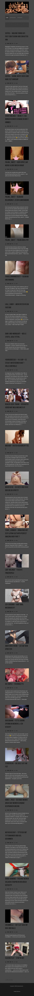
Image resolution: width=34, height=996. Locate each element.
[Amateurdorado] (17, 12)
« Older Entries (9, 980)
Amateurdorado (20, 986)
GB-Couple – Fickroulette (14, 684)
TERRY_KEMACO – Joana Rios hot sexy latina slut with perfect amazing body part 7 (16, 533)
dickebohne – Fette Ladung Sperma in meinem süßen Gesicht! (15, 723)
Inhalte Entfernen (17, 991)
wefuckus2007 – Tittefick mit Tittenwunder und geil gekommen (16, 835)
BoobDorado (13, 17)
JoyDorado (19, 17)
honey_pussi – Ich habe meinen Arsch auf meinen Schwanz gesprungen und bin (16, 803)
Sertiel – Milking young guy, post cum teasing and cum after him (16, 36)
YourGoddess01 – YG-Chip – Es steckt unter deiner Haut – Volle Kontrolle (16, 362)
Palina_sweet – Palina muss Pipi (17, 240)
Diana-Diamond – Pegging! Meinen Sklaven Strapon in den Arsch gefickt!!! (17, 882)
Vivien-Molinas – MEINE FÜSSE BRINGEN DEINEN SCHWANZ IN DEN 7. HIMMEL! (17, 119)
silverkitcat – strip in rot (14, 958)
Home (7, 17)
